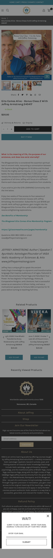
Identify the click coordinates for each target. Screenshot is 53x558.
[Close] (48, 516)
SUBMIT (26, 542)
